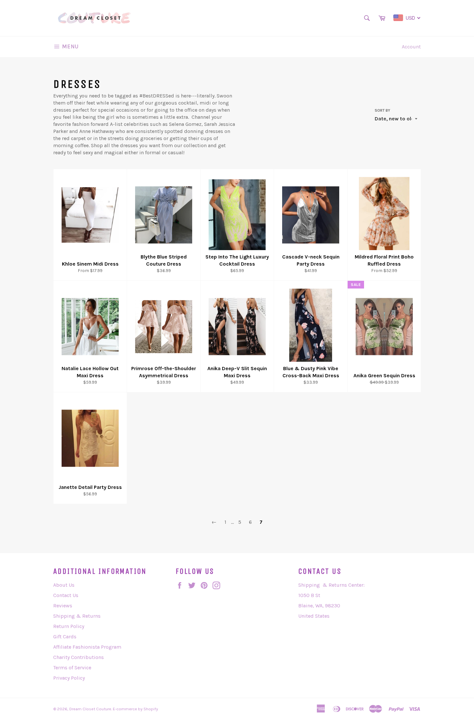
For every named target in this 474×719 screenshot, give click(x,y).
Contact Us (65, 595)
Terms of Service (72, 667)
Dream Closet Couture (90, 708)
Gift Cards (64, 636)
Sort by (382, 110)
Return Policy (68, 626)
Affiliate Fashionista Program (87, 647)
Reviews (62, 606)
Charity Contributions (78, 657)
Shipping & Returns (77, 616)
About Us (63, 585)
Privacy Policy (69, 678)
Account (411, 47)
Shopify (150, 708)
